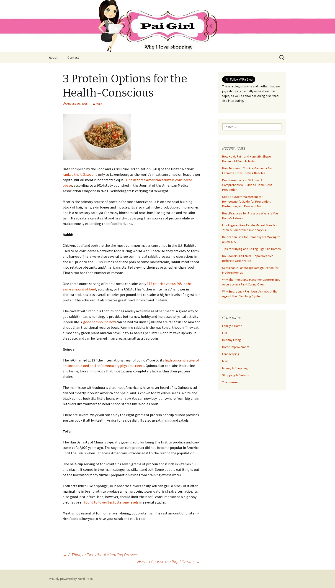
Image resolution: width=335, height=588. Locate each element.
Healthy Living (231, 340)
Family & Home (232, 326)
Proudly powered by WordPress (71, 579)
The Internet (230, 382)
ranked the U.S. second (80, 174)
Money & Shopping (235, 368)
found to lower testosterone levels (111, 502)
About (53, 57)
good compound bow (99, 322)
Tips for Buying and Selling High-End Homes (251, 249)
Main (99, 104)
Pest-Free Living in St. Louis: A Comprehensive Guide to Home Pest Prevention (247, 185)
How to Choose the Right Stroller (168, 561)
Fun (224, 333)
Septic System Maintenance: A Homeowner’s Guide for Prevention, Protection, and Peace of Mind (246, 201)
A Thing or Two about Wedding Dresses (100, 554)
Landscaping (230, 354)
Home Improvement (235, 347)
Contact (73, 57)
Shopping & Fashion (235, 375)
